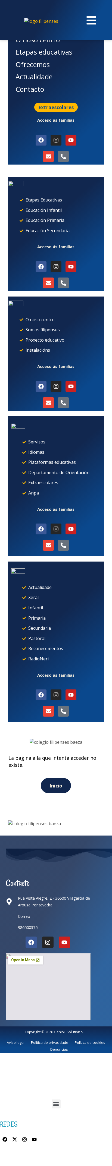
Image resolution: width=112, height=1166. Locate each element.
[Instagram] (48, 942)
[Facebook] (31, 942)
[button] (56, 1103)
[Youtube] (64, 942)
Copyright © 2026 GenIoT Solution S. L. (56, 1031)
